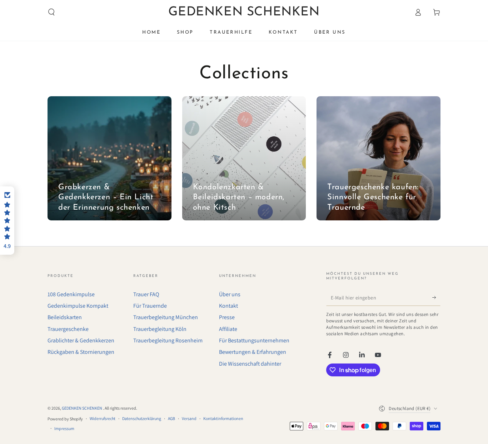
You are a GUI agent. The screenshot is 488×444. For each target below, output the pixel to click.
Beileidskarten (65, 317)
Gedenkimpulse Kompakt (78, 305)
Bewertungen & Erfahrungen (252, 352)
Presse (227, 317)
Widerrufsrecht (102, 418)
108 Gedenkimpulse (71, 294)
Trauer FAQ (146, 294)
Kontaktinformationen (223, 418)
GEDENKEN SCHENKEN (82, 408)
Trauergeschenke (68, 329)
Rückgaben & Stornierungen (81, 352)
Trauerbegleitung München (165, 317)
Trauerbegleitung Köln (159, 329)
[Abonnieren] (436, 298)
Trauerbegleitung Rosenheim (168, 340)
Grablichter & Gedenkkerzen (81, 340)
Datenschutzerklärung (141, 418)
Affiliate (228, 329)
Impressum (64, 428)
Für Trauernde (150, 305)
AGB (171, 418)
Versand (189, 418)
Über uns (229, 294)
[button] (51, 12)
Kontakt (228, 305)
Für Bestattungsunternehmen (254, 340)
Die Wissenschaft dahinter (250, 363)
